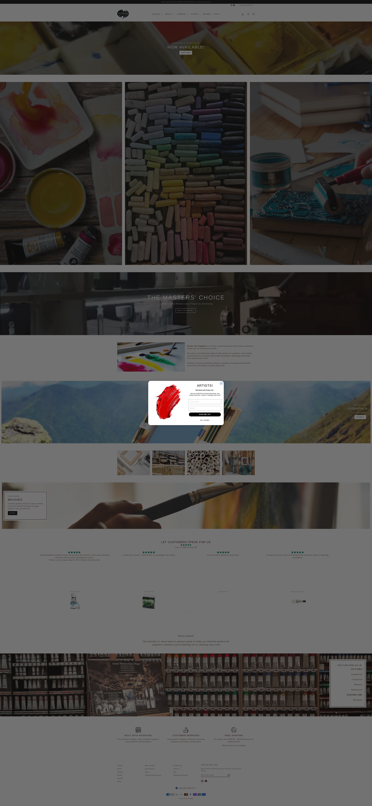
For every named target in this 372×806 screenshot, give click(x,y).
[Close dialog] (221, 383)
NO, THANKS (205, 420)
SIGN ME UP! (205, 414)
